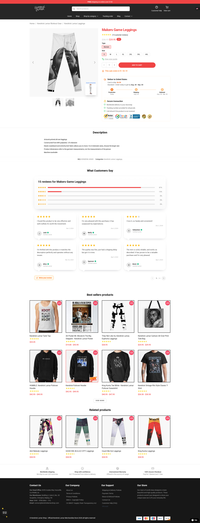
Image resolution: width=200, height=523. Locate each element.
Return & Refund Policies (111, 497)
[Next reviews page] (164, 278)
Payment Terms (107, 493)
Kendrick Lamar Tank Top (40, 336)
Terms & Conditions (73, 493)
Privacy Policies (71, 497)
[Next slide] (94, 62)
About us (69, 490)
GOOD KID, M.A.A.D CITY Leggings (80, 451)
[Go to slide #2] (69, 102)
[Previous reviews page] (152, 278)
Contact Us (106, 500)
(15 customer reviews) (120, 35)
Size (103, 51)
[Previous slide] (33, 62)
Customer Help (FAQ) (109, 503)
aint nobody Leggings (39, 451)
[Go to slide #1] (57, 102)
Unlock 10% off (5, 513)
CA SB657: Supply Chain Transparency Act (81, 503)
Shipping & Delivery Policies (111, 490)
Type (103, 43)
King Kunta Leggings (146, 451)
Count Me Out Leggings (111, 451)
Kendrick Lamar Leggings (74, 23)
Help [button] (195, 520)
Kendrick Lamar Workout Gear (49, 23)
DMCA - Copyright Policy (75, 500)
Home (32, 23)
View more (100, 400)
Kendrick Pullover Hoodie (76, 385)
